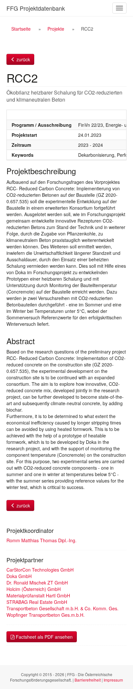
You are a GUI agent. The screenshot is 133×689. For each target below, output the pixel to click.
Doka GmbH (19, 576)
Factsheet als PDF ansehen (44, 637)
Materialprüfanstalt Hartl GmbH (38, 595)
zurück (22, 59)
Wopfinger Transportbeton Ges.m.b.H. (45, 615)
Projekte (55, 28)
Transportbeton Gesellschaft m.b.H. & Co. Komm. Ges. (62, 608)
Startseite (21, 28)
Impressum (113, 680)
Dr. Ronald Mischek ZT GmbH (37, 582)
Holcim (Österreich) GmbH (33, 589)
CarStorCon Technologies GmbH (40, 569)
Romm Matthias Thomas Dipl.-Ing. (41, 540)
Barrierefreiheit (88, 680)
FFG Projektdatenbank (35, 8)
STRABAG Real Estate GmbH (36, 602)
